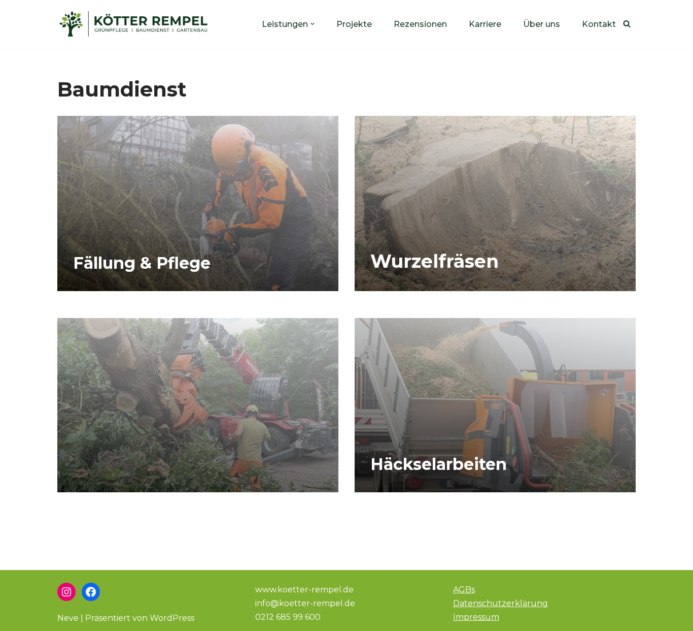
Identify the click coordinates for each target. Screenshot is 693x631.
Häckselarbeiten (438, 464)
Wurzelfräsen (434, 261)
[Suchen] (627, 23)
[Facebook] (91, 592)
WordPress (172, 618)
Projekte (354, 24)
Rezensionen (420, 24)
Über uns (541, 24)
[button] (312, 24)
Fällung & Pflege (142, 263)
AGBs (464, 589)
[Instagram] (66, 592)
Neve (68, 618)
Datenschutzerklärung (500, 603)
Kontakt (599, 24)
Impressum (476, 617)
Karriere (485, 24)
